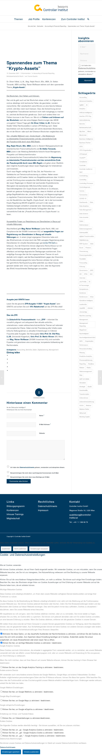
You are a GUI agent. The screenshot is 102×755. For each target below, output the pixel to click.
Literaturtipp (83, 312)
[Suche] (87, 19)
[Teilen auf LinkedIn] (10, 366)
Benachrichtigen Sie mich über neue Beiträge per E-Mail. (30, 477)
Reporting (82, 364)
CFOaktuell (83, 154)
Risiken (81, 367)
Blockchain (82, 135)
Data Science (83, 213)
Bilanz (89, 131)
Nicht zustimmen (20, 548)
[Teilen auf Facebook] (10, 355)
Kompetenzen (83, 289)
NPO (81, 341)
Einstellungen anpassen (39, 548)
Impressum (43, 510)
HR (80, 274)
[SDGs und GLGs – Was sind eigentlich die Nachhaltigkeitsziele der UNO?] (2, 377)
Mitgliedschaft (13, 518)
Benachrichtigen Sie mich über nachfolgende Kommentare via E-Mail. (34, 473)
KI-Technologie (84, 285)
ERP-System (83, 244)
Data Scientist (83, 217)
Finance (88, 247)
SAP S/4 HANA (84, 379)
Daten (35, 350)
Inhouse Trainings (15, 514)
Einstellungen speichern (11, 752)
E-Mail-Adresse (45, 424)
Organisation (89, 341)
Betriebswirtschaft (85, 127)
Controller (82, 165)
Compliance (83, 161)
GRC (91, 270)
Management (53, 350)
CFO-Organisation (85, 150)
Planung (82, 352)
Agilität (81, 105)
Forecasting (83, 263)
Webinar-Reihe (84, 409)
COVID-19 (82, 198)
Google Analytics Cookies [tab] (10, 645)
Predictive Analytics (85, 356)
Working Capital (84, 417)
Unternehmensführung (86, 402)
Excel (81, 247)
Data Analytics (84, 206)
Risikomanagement (85, 371)
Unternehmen (83, 398)
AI (86, 105)
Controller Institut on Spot (85, 170)
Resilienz (91, 364)
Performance (83, 345)
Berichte (29, 350)
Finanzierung (83, 251)
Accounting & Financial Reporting (44, 73)
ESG (91, 244)
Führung (82, 266)
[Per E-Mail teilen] (10, 370)
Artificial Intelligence (85, 112)
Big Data (82, 131)
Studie (90, 386)
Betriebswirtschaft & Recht (15, 76)
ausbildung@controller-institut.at (80, 516)
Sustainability (83, 390)
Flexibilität (82, 259)
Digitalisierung (43, 350)
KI (89, 281)
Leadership (83, 304)
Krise (92, 297)
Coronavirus (83, 195)
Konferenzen (83, 297)
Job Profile (82, 281)
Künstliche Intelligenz (86, 300)
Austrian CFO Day (85, 116)
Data (91, 202)
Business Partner (85, 142)
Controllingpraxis (84, 187)
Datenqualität (83, 232)
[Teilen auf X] (10, 359)
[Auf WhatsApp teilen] (10, 363)
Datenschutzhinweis (27, 467)
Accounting (21, 350)
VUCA (81, 405)
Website (42, 433)
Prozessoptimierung (85, 360)
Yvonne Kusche (32, 76)
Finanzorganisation (85, 255)
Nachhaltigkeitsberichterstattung (87, 337)
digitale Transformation (86, 236)
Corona (81, 191)
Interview (82, 278)
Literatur (90, 308)
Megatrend (82, 330)
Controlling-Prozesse (86, 183)
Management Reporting (83, 324)
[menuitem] (20, 19)
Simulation (82, 383)
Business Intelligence (86, 139)
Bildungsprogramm (16, 506)
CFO (81, 146)
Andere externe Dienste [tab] (9, 670)
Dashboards (83, 202)
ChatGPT (82, 158)
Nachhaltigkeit (83, 333)
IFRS (85, 274)
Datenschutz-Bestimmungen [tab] (11, 738)
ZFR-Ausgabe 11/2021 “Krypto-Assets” (40, 303)
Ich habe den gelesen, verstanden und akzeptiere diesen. (37, 467)
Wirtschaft (82, 413)
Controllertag (83, 176)
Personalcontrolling (85, 349)
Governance (83, 270)
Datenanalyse (83, 225)
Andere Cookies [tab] (6, 721)
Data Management (85, 210)
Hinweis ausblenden (31, 752)
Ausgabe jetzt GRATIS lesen (18, 299)
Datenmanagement (85, 229)
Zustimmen (6, 548)
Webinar (88, 405)
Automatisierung (84, 120)
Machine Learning (85, 315)
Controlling (82, 179)
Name (41, 415)
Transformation (84, 394)
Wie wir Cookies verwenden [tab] (10, 565)
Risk (80, 375)
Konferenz (82, 293)
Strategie (82, 386)
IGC (91, 274)
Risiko (89, 367)
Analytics (82, 108)
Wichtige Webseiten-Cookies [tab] (11, 589)
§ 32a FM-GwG (49, 243)
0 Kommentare (25, 73)
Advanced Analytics (85, 101)
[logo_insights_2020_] (51, 8)
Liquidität (82, 308)
